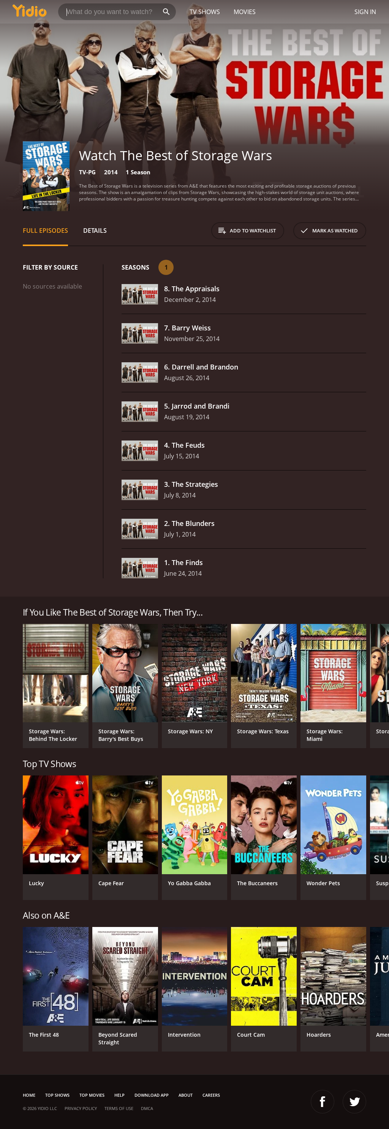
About (186, 1095)
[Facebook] (322, 1101)
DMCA (147, 1108)
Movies (245, 12)
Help (119, 1095)
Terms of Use (118, 1108)
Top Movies (91, 1095)
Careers (211, 1095)
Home (29, 1095)
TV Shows (205, 12)
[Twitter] (354, 1101)
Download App (151, 1095)
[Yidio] (30, 12)
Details (95, 230)
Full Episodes (45, 230)
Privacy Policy (81, 1108)
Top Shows (57, 1095)
